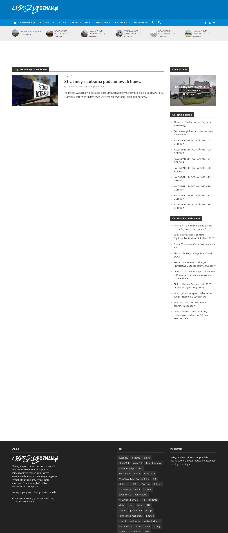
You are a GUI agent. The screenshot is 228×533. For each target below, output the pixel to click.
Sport (88, 22)
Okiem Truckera (182, 244)
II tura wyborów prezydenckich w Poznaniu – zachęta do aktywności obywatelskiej (194, 275)
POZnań (44, 22)
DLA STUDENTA (122, 22)
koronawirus (125, 494)
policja (148, 510)
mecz (131, 505)
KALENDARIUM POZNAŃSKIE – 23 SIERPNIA (28, 34)
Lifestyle (75, 22)
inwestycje (149, 473)
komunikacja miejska (129, 489)
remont (122, 521)
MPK (139, 505)
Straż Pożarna (143, 526)
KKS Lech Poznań (141, 484)
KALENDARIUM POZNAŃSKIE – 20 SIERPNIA (132, 34)
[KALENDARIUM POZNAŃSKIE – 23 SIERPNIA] (15, 33)
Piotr (176, 271)
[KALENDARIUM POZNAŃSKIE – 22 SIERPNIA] (49, 33)
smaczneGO (103, 22)
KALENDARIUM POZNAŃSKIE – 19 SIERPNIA (166, 34)
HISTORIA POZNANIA (130, 473)
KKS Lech (123, 484)
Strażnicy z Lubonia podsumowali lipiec (102, 81)
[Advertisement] (114, 51)
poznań (150, 515)
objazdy (123, 510)
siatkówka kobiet (152, 521)
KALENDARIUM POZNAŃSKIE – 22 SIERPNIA (63, 34)
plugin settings (182, 464)
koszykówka (141, 494)
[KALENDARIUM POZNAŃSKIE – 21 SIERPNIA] (84, 33)
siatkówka (135, 521)
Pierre (177, 253)
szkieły (157, 526)
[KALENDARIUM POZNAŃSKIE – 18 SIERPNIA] (188, 33)
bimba (147, 457)
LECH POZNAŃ (149, 499)
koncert (147, 489)
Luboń (68, 77)
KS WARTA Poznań (128, 499)
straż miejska (125, 526)
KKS (154, 478)
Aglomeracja (28, 22)
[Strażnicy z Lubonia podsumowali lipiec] (35, 90)
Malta (121, 505)
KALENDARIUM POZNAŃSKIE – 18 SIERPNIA (201, 34)
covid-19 (137, 462)
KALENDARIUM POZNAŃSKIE (134, 478)
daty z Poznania (153, 462)
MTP (148, 505)
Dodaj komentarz (96, 86)
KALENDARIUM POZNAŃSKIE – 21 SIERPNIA (97, 34)
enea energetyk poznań (130, 468)
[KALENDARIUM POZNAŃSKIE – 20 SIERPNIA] (119, 33)
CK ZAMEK (124, 462)
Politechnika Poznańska (131, 515)
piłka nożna (136, 510)
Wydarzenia (141, 22)
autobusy (123, 457)
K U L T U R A (59, 22)
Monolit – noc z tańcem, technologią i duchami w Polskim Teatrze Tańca (191, 315)
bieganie (136, 457)
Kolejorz (157, 484)
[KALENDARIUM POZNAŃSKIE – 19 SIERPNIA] (153, 33)
